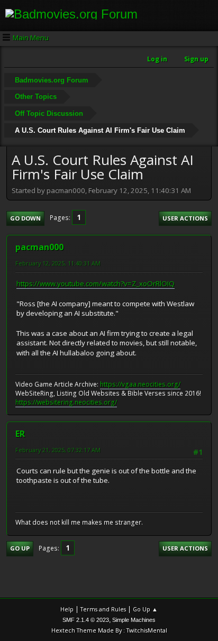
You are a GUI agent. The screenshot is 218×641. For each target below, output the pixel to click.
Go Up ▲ (145, 609)
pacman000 (39, 247)
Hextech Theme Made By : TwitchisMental (109, 630)
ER (20, 433)
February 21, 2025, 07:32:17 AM (58, 450)
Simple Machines (134, 620)
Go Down (25, 218)
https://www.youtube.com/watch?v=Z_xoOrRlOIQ (95, 283)
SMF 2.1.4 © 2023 (85, 620)
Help (67, 609)
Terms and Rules (103, 609)
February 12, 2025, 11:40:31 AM (58, 263)
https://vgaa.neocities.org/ (140, 384)
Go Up (20, 548)
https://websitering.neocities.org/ (66, 402)
